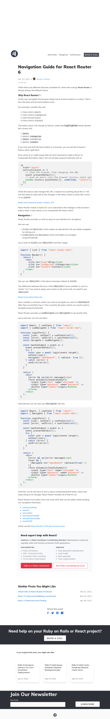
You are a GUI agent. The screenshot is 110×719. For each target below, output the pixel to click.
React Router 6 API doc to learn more (48, 526)
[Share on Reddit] (57, 613)
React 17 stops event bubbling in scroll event (37, 596)
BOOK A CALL (91, 55)
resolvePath (27, 521)
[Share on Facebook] (48, 613)
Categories (63, 55)
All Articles (52, 55)
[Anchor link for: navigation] (31, 215)
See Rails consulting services (70, 565)
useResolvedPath (29, 507)
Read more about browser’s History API (36, 202)
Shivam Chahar (43, 79)
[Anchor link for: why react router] (40, 95)
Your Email (14, 700)
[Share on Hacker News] (62, 613)
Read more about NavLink (30, 297)
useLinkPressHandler (31, 518)
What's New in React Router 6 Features (35, 591)
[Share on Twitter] (52, 613)
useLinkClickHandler (30, 516)
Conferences (75, 55)
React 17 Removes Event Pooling (32, 600)
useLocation (27, 513)
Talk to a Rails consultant (36, 565)
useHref (25, 510)
